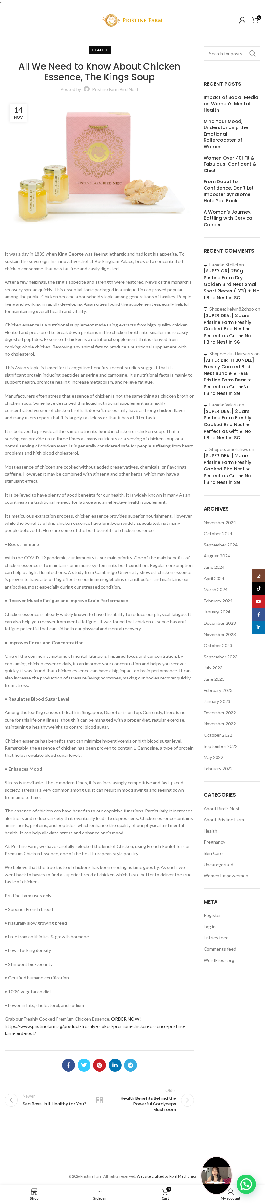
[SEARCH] (252, 53)
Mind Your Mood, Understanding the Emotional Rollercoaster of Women (226, 134)
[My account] (242, 20)
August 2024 (217, 555)
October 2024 (218, 533)
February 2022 (218, 768)
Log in (210, 926)
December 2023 (220, 623)
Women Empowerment (227, 875)
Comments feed (220, 949)
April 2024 (214, 578)
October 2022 (218, 735)
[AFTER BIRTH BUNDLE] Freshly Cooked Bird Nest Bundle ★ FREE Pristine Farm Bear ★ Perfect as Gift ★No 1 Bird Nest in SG (229, 377)
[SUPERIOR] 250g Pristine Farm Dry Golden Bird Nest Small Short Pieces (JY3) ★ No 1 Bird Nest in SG (232, 284)
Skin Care (213, 853)
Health (99, 50)
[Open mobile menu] (8, 20)
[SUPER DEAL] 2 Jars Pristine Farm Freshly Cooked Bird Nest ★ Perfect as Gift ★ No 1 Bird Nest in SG (227, 328)
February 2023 (218, 690)
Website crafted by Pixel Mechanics (167, 1176)
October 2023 (218, 645)
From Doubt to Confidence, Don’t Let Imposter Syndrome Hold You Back (229, 191)
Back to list (99, 1100)
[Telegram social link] (130, 1065)
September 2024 (221, 544)
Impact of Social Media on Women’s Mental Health (231, 103)
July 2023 (213, 667)
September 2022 (221, 746)
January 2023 (217, 701)
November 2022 (220, 723)
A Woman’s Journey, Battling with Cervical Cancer (229, 218)
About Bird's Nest (222, 808)
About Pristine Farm (224, 819)
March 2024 (216, 589)
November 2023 (220, 634)
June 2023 (214, 679)
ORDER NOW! (126, 1018)
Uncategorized (218, 864)
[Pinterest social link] (99, 1065)
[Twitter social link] (84, 1065)
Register (212, 915)
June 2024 (214, 567)
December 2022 (220, 712)
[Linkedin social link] (115, 1065)
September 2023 (221, 656)
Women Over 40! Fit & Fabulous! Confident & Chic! (230, 164)
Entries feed (216, 937)
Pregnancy (214, 841)
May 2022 (213, 757)
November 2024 (220, 522)
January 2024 (217, 611)
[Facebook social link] (68, 1065)
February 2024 (218, 600)
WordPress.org (219, 960)
